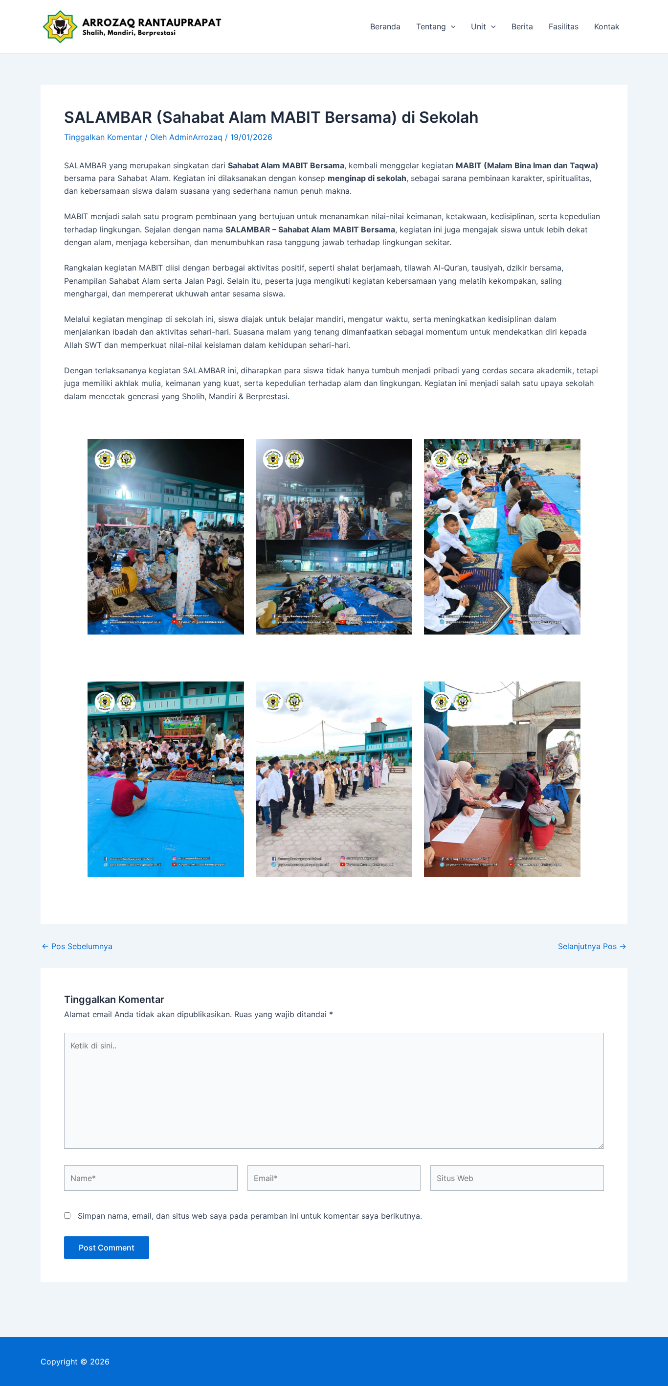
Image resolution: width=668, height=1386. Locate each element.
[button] (451, 26)
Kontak (607, 26)
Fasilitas (564, 26)
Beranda (385, 26)
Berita (522, 26)
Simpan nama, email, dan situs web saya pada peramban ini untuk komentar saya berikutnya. (250, 1216)
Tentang (431, 26)
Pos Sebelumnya (77, 946)
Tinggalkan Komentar (103, 137)
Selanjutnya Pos (592, 946)
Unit (478, 26)
